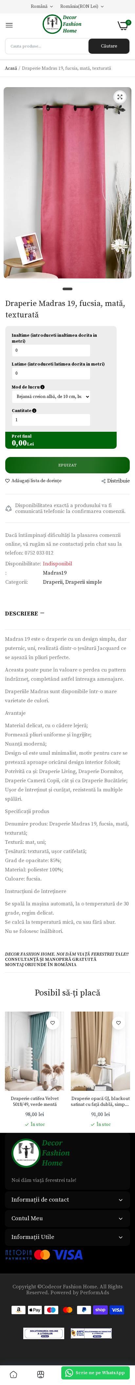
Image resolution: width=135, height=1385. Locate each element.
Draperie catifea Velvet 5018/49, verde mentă (35, 1102)
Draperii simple (83, 582)
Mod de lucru (57, 387)
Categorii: (16, 582)
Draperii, (54, 582)
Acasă (11, 68)
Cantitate (55, 411)
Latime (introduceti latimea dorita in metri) (58, 364)
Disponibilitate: (23, 564)
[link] (52, 1023)
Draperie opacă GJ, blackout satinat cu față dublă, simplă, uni (100, 1102)
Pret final (21, 436)
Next (122, 1069)
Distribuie (118, 481)
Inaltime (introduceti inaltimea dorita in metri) (54, 338)
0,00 (19, 443)
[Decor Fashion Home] (65, 25)
